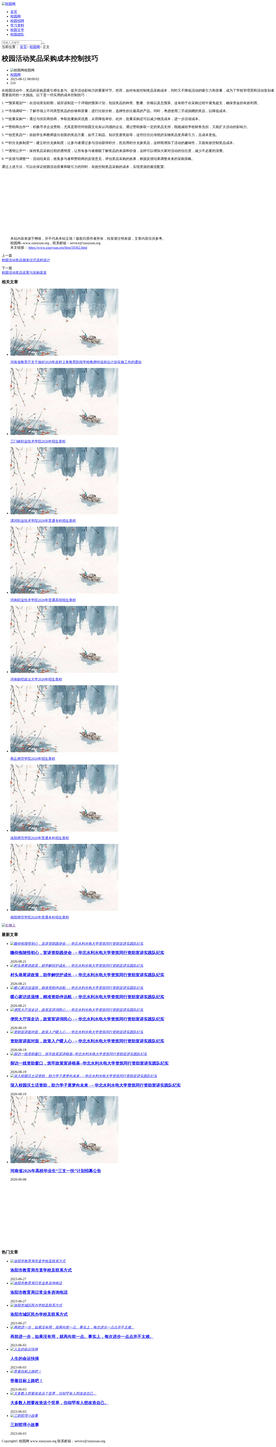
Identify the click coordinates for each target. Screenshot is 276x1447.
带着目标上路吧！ (26, 1380)
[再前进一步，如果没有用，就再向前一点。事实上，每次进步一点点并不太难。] (72, 1327)
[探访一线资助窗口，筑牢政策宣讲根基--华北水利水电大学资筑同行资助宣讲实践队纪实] (78, 1054)
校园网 (15, 16)
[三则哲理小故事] (24, 1415)
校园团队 (17, 34)
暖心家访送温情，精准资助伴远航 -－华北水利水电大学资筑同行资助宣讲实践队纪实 (87, 997)
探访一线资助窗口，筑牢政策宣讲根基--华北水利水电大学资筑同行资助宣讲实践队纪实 (89, 1063)
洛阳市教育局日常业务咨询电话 (39, 1292)
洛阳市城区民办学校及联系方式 (39, 1314)
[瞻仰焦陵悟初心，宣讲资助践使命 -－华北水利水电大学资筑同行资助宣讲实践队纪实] (76, 943)
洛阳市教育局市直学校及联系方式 (41, 1270)
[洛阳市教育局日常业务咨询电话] (36, 1283)
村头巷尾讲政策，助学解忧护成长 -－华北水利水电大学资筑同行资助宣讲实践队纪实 (87, 975)
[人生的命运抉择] (24, 1349)
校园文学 (17, 30)
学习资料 (17, 25)
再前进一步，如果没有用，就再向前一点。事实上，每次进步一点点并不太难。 (82, 1336)
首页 (13, 12)
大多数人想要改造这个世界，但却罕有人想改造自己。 (59, 1402)
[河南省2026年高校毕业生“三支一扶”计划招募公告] (64, 1162)
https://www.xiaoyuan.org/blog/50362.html (57, 247)
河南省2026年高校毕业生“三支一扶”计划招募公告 (55, 1171)
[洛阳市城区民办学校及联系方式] (36, 1305)
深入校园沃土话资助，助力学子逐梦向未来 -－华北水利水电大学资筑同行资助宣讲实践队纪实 (95, 1085)
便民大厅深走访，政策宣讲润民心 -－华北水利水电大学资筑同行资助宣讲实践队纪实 (87, 1019)
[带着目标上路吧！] (25, 1371)
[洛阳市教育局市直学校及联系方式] (38, 1261)
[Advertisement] (131, 203)
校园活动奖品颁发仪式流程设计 (26, 260)
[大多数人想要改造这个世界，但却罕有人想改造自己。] (53, 1393)
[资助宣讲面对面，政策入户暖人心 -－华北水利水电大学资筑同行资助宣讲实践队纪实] (76, 1032)
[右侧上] (9, 925)
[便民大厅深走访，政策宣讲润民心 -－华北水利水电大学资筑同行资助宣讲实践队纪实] (76, 1010)
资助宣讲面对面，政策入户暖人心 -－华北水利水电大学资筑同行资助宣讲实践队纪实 (87, 1041)
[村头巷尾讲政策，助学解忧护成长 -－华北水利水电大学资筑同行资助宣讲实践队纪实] (76, 965)
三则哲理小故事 (24, 1424)
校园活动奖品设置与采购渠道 (24, 272)
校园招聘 (17, 21)
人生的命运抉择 (24, 1358)
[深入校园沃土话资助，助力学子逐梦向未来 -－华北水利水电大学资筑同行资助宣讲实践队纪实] (83, 1076)
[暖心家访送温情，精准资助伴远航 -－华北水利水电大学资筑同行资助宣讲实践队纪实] (76, 988)
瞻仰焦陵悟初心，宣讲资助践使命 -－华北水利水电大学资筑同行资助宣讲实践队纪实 (87, 952)
